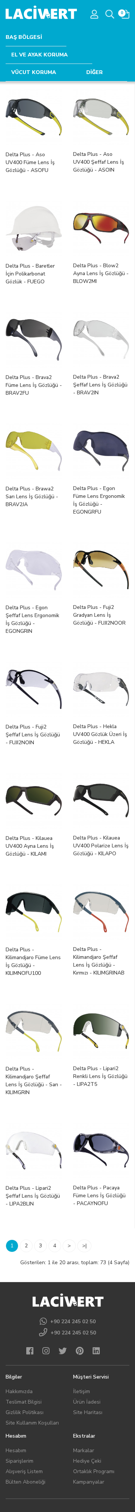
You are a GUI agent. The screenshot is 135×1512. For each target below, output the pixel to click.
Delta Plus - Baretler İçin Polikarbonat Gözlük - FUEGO (30, 273)
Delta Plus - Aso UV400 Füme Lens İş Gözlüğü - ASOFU (30, 162)
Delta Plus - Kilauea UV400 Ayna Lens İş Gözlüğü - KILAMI (30, 846)
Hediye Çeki (87, 1461)
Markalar (83, 1450)
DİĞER (94, 72)
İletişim (81, 1391)
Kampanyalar (88, 1481)
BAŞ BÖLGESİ (24, 37)
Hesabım (16, 1450)
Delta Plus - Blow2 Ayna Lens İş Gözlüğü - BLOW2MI (101, 273)
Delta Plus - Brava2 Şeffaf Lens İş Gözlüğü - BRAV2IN (100, 384)
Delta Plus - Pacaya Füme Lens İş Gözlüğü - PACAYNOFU (99, 1195)
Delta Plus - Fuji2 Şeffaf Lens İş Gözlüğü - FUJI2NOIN (33, 734)
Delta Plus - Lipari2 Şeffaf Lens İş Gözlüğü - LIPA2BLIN (33, 1196)
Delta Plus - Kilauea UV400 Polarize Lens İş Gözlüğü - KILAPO (101, 845)
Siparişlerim (19, 1461)
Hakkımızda (19, 1391)
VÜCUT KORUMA (33, 72)
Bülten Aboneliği (25, 1481)
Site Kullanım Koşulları (32, 1422)
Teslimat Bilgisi (24, 1401)
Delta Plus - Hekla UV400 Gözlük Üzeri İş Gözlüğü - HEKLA (100, 734)
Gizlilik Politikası (25, 1412)
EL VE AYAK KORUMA (39, 54)
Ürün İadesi (86, 1401)
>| (84, 1245)
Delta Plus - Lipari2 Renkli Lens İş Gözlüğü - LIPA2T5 (100, 1076)
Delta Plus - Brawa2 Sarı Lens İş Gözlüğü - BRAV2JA (32, 496)
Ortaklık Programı (93, 1471)
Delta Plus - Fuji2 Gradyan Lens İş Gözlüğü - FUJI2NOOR (99, 615)
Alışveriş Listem (24, 1471)
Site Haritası (87, 1412)
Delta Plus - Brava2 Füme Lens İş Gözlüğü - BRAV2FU (34, 385)
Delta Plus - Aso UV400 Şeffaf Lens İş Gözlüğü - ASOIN (98, 162)
